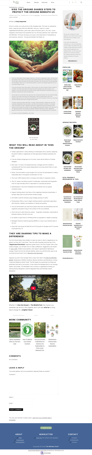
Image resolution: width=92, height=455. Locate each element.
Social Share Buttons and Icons (37, 450)
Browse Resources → (68, 258)
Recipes (36, 2)
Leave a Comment (13, 17)
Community (21, 7)
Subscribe (44, 2)
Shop (52, 2)
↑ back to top (46, 428)
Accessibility (20, 442)
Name (11, 397)
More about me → (72, 60)
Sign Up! (39, 438)
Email (11, 403)
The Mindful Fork (13, 7)
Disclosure (20, 440)
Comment (12, 374)
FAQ (20, 438)
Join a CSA (14, 249)
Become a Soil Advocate (35, 253)
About (28, 2)
